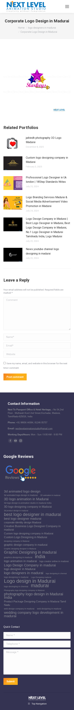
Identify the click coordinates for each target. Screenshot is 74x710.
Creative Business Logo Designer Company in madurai (32, 528)
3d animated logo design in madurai (21, 495)
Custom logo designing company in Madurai (47, 160)
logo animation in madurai (20, 561)
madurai (40, 585)
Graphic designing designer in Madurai (20, 549)
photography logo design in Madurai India (33, 595)
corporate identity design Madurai (22, 522)
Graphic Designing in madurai (30, 552)
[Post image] (12, 143)
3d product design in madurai (16, 511)
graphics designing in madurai (18, 557)
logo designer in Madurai (19, 569)
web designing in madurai (49, 609)
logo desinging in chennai (16, 586)
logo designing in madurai (16, 577)
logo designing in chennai (56, 573)
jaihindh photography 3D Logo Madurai (43, 140)
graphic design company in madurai (25, 544)
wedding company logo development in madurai (33, 614)
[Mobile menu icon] (67, 6)
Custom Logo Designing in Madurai (25, 537)
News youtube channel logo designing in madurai (42, 251)
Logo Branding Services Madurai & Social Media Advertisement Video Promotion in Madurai (47, 202)
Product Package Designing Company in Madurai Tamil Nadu (35, 603)
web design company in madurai (19, 609)
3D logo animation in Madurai (26, 499)
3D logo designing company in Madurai (28, 506)
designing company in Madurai (16, 541)
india (40, 556)
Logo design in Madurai (29, 581)
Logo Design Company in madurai (30, 565)
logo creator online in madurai (54, 561)
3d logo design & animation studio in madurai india (27, 503)
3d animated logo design (22, 491)
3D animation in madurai (50, 495)
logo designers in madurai (23, 573)
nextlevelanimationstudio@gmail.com (33, 428)
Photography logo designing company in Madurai (24, 590)
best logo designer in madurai (32, 514)
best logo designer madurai (22, 518)
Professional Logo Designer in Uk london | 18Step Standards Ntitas (46, 180)
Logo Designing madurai (41, 577)
